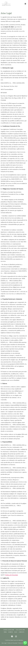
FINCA (5, 632)
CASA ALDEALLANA (20, 629)
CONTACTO (21, 632)
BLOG (15, 632)
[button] (25, 4)
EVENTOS (10, 632)
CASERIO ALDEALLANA (8, 629)
